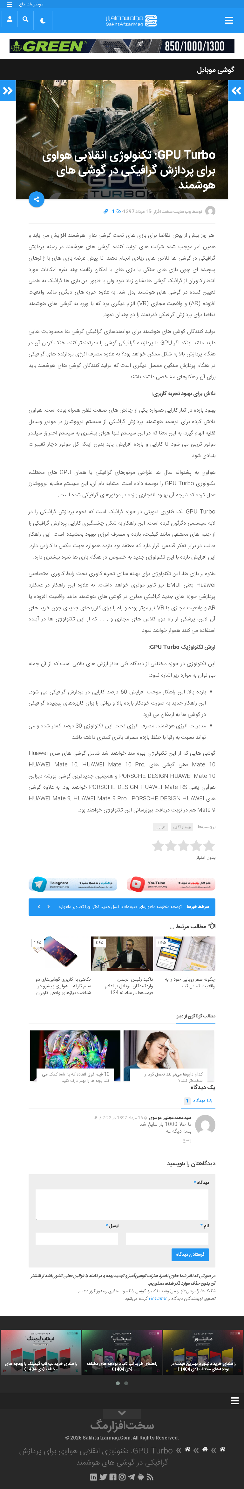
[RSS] (150, 1477)
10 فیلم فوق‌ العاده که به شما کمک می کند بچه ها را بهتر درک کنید (75, 1078)
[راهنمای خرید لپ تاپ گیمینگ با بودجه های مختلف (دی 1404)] (41, 1352)
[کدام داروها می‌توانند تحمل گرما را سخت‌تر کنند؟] (169, 1055)
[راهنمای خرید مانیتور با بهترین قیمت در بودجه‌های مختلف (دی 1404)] (203, 1352)
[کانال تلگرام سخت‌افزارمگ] (131, 1477)
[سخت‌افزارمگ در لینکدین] (93, 1477)
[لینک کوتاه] (106, 212)
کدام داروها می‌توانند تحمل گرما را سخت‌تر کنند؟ (173, 1078)
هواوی (160, 827)
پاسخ (187, 1140)
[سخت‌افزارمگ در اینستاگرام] (122, 1477)
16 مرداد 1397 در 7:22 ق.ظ (118, 1118)
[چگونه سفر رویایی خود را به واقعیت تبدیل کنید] (184, 953)
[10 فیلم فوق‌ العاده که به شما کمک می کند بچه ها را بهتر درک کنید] (75, 1055)
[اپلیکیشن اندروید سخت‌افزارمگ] (140, 1477)
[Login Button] (9, 19)
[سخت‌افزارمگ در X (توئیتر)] (103, 1477)
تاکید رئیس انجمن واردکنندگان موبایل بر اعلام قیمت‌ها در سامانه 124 (129, 986)
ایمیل (112, 1226)
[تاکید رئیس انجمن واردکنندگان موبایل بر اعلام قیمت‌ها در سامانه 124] (122, 953)
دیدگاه (195, 1101)
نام (204, 1226)
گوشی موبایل (215, 70)
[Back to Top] (122, 1414)
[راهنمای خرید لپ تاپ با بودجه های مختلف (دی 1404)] (122, 1352)
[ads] (122, 46)
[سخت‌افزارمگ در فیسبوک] (113, 1477)
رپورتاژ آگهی (182, 827)
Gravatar (157, 1299)
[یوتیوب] (171, 884)
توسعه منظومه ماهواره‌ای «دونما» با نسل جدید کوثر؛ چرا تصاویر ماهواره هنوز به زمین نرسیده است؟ (120, 909)
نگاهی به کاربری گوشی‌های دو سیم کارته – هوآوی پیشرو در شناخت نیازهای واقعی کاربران (63, 986)
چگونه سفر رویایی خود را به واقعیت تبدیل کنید (190, 983)
